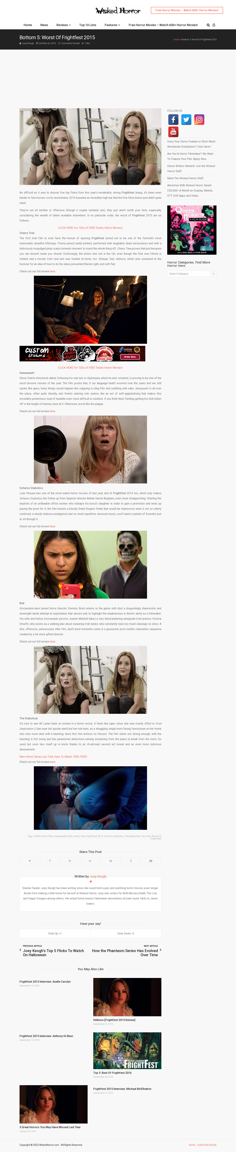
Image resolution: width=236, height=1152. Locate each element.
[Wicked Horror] (118, 10)
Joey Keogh (28, 43)
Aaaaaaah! (61, 836)
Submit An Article (206, 1145)
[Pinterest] (70, 860)
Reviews (62, 25)
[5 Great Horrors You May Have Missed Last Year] (54, 1104)
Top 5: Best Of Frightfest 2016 (112, 1072)
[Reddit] (110, 860)
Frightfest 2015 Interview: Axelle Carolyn (45, 981)
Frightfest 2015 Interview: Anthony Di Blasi (46, 1036)
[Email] (150, 860)
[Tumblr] (130, 860)
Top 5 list (146, 836)
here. (53, 271)
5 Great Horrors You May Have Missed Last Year (50, 1127)
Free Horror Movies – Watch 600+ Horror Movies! (186, 10)
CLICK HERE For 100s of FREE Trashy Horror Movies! (90, 227)
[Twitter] (30, 860)
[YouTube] (173, 131)
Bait (70, 836)
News (44, 25)
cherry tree (79, 836)
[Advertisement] (118, 75)
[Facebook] (50, 860)
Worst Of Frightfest (156, 837)
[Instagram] (199, 119)
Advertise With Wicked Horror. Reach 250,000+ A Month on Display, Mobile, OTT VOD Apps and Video (190, 190)
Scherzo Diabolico (114, 836)
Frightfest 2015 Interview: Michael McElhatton (122, 1089)
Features (111, 25)
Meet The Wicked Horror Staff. (185, 178)
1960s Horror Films (44, 836)
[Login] (213, 25)
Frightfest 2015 (94, 836)
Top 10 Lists (87, 25)
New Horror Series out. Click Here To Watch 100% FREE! (53, 756)
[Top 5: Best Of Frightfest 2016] (127, 1050)
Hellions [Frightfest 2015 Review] (114, 1020)
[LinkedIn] (90, 860)
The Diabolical (132, 836)
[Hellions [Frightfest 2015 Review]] (127, 997)
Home (28, 25)
